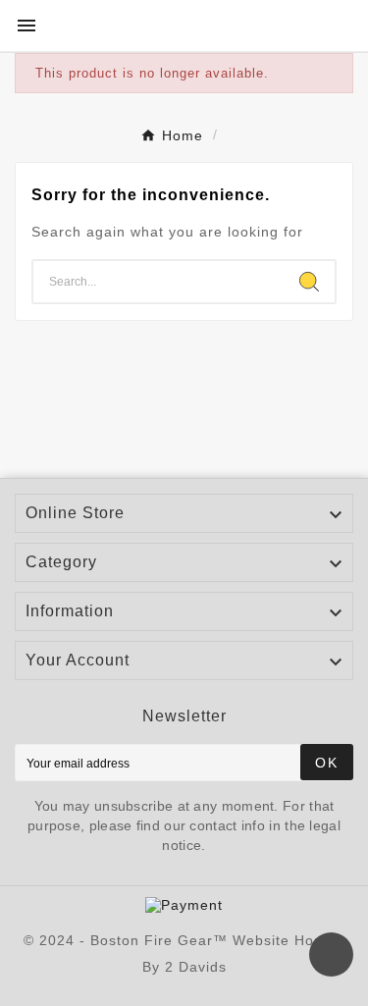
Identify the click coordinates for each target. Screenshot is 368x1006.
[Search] (309, 281)
